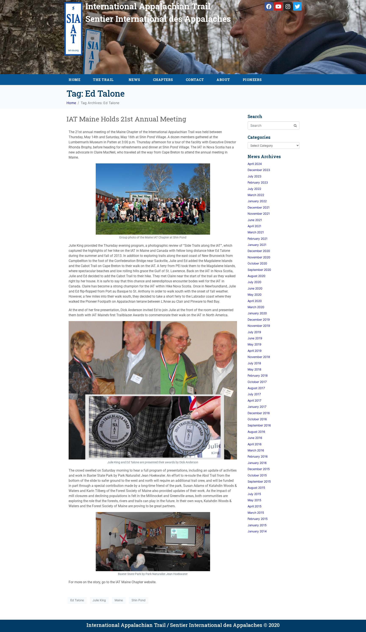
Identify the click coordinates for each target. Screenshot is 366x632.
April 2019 (255, 350)
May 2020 (255, 294)
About (223, 79)
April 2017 (254, 400)
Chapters (163, 79)
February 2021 (258, 238)
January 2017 (257, 406)
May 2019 (254, 344)
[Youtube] (278, 6)
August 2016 (256, 431)
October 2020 (257, 263)
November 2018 (259, 357)
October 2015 (257, 475)
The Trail (103, 79)
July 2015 (254, 494)
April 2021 (254, 226)
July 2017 (254, 394)
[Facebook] (269, 6)
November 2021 (259, 213)
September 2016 (259, 425)
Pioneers (252, 79)
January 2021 (257, 244)
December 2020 (259, 251)
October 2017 (257, 382)
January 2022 (257, 201)
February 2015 (258, 519)
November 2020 (259, 257)
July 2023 (254, 176)
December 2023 (259, 170)
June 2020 (255, 288)
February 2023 (258, 182)
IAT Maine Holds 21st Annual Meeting (126, 118)
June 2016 (255, 438)
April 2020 (255, 301)
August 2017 (256, 388)
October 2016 (257, 419)
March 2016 (256, 450)
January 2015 (257, 525)
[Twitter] (297, 6)
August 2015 (256, 487)
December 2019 (259, 319)
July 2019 (254, 332)
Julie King (99, 600)
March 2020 (256, 307)
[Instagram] (288, 6)
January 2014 (257, 531)
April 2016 (255, 444)
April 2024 (255, 164)
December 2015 (259, 469)
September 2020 (259, 269)
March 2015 (256, 512)
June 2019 (255, 338)
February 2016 (258, 456)
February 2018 (258, 375)
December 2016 (259, 413)
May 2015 (254, 500)
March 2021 (256, 232)
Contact (195, 79)
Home (74, 79)
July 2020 (254, 282)
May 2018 (254, 369)
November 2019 (259, 325)
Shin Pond (139, 600)
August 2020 (256, 276)
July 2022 (254, 189)
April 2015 (255, 506)
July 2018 (254, 363)
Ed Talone (77, 600)
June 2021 (255, 220)
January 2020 (257, 313)
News (134, 79)
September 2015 (259, 481)
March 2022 (256, 195)
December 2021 (259, 207)
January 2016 (257, 463)
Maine (119, 600)
